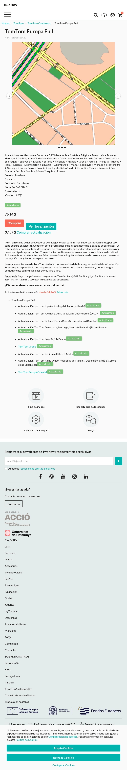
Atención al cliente (15, 624)
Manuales (10, 630)
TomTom (18, 23)
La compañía (12, 662)
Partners (10, 682)
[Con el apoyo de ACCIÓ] (18, 524)
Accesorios (11, 565)
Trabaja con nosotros (17, 701)
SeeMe (9, 578)
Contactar (13, 503)
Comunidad (11, 643)
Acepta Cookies (63, 748)
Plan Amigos (12, 585)
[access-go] (104, 16)
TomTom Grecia (27, 346)
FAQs (8, 637)
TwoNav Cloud (13, 572)
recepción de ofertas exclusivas (37, 468)
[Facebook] (40, 476)
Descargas (11, 617)
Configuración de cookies (62, 736)
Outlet (8, 598)
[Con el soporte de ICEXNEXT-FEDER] (63, 709)
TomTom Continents (39, 23)
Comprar (14, 223)
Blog (7, 669)
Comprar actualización (34, 232)
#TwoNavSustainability (18, 688)
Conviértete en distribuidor (20, 695)
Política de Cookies (27, 739)
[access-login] (112, 16)
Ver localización (41, 226)
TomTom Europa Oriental (32, 372)
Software (10, 552)
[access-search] (95, 16)
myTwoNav (11, 611)
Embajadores (12, 676)
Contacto (10, 650)
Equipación (11, 591)
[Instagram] (74, 476)
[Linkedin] (86, 476)
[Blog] (51, 476)
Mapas (6, 23)
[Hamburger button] (7, 14)
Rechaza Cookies (63, 757)
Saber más (62, 292)
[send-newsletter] (118, 461)
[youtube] (63, 476)
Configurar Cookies (63, 765)
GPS (7, 546)
